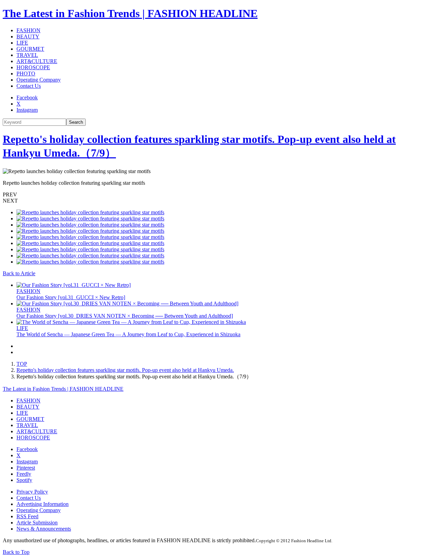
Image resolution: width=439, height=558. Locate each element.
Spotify (24, 480)
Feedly (23, 474)
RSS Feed (27, 516)
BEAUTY (27, 36)
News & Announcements (43, 529)
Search (76, 122)
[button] (219, 195)
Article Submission (37, 522)
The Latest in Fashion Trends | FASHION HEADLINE (130, 13)
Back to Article (19, 273)
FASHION (28, 30)
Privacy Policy (32, 492)
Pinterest (25, 468)
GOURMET (30, 49)
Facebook (27, 97)
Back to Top (16, 552)
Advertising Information (42, 504)
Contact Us (28, 86)
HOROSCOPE (33, 67)
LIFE (22, 43)
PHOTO (25, 73)
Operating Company (38, 80)
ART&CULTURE (36, 61)
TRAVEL (27, 55)
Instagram (27, 110)
